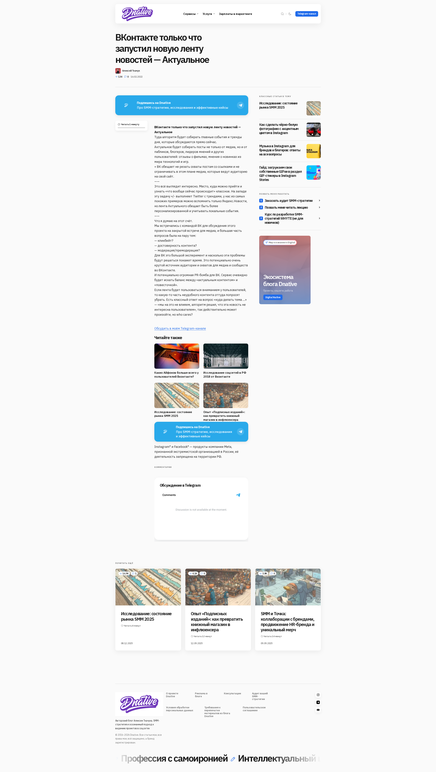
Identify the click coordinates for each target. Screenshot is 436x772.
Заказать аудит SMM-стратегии (288, 201)
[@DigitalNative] (318, 710)
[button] (282, 13)
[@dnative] (318, 702)
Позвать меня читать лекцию (286, 207)
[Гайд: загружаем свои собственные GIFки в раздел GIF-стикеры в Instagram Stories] (313, 172)
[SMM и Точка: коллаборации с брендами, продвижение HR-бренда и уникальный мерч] (288, 587)
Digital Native (272, 297)
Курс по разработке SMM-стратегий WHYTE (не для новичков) (284, 218)
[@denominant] (318, 695)
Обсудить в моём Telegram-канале (180, 328)
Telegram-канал (306, 13)
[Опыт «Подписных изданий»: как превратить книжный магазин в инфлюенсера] (218, 587)
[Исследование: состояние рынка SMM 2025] (313, 108)
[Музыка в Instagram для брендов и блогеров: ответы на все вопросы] (313, 151)
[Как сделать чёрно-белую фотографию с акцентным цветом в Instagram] (313, 130)
